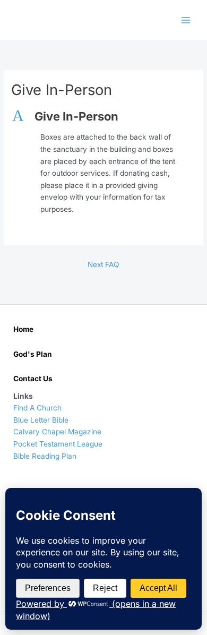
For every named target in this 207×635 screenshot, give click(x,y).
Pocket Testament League (57, 444)
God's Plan (32, 354)
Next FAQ (103, 264)
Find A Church (37, 408)
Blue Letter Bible (40, 420)
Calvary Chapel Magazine (57, 431)
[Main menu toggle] (186, 20)
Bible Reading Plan (44, 456)
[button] (103, 116)
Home (23, 329)
